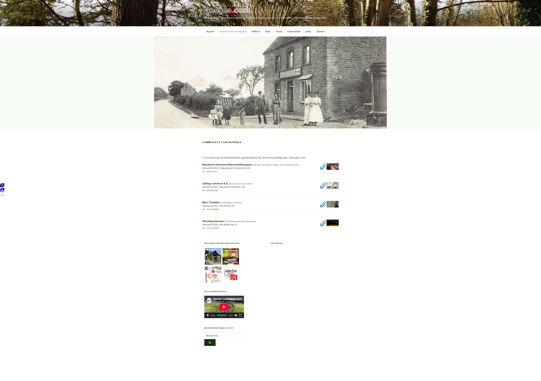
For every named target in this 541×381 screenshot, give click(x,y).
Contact (320, 31)
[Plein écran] (240, 315)
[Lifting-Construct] (213, 282)
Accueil (210, 31)
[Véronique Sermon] (329, 225)
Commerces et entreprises (232, 31)
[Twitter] (2, 190)
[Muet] (235, 315)
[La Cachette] (213, 264)
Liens (308, 31)
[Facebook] (2, 185)
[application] (224, 307)
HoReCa (256, 31)
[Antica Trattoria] (230, 264)
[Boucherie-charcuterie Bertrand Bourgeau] (329, 169)
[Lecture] (208, 315)
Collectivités (293, 31)
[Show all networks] (2, 195)
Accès (279, 31)
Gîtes (268, 31)
